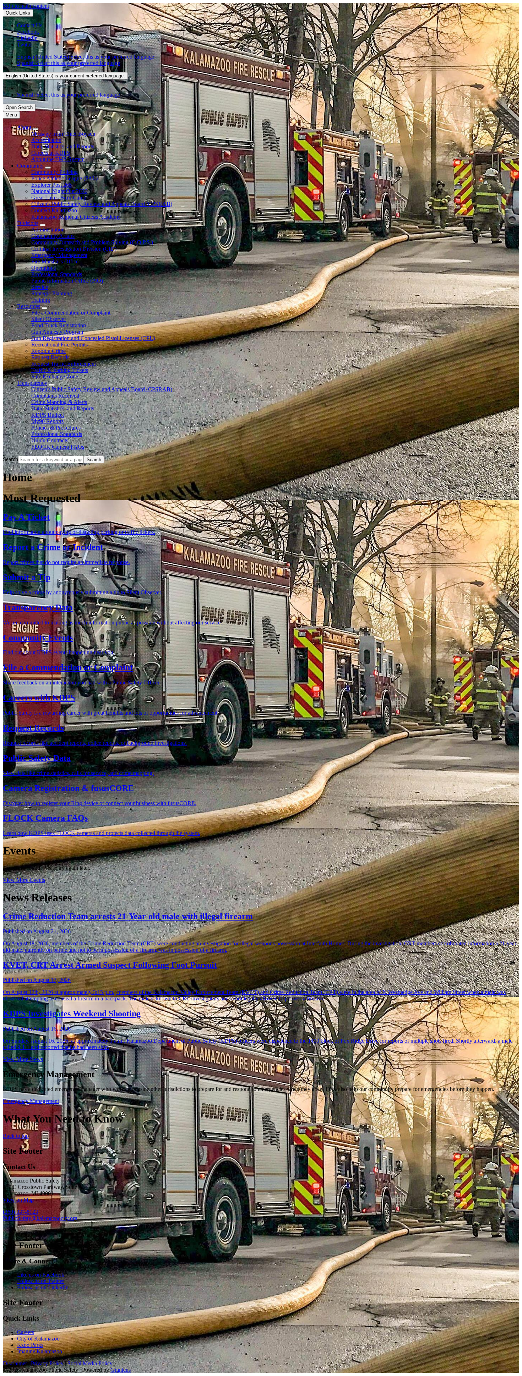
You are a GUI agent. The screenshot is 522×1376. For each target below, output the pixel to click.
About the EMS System (58, 159)
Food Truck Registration (58, 325)
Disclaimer (15, 1363)
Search (10, 459)
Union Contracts (49, 440)
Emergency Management (59, 255)
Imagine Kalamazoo (39, 1351)
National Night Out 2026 (59, 191)
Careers (25, 1332)
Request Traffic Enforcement (63, 364)
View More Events (24, 880)
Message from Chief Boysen (63, 134)
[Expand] (35, 129)
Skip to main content (26, 6)
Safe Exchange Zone (54, 376)
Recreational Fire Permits (59, 345)
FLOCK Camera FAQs (57, 447)
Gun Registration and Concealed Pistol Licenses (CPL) (93, 338)
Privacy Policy (47, 1363)
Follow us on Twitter (40, 1281)
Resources (28, 306)
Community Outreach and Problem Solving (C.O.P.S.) (92, 242)
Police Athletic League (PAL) (64, 178)
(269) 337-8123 (20, 1212)
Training (40, 300)
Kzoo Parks (30, 1345)
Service (39, 287)
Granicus (120, 1370)
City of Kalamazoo (38, 1339)
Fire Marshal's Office (54, 261)
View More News (23, 1059)
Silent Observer (48, 319)
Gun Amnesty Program (57, 332)
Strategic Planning (51, 293)
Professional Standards (56, 274)
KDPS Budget (47, 415)
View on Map (18, 1200)
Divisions (27, 223)
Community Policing (54, 172)
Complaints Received (55, 396)
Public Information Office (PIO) (67, 281)
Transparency (32, 383)
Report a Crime (48, 351)
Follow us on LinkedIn (43, 1287)
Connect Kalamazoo (54, 210)
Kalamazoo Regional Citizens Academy (76, 217)
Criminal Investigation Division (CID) (73, 249)
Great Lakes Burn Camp (58, 198)
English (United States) (85, 57)
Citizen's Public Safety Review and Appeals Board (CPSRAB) (101, 204)
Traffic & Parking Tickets (59, 370)
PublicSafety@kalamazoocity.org (40, 1218)
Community (30, 166)
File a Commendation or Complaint (70, 313)
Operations (43, 268)
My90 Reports (47, 421)
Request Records (50, 357)
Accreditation (46, 140)
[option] (268, 57)
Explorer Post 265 (51, 185)
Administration (48, 229)
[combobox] (65, 76)
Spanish (68, 63)
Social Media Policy (90, 1363)
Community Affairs (53, 236)
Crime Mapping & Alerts (59, 402)
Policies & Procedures (56, 428)
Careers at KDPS (50, 153)
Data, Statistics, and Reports (62, 146)
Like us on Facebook (40, 1275)
